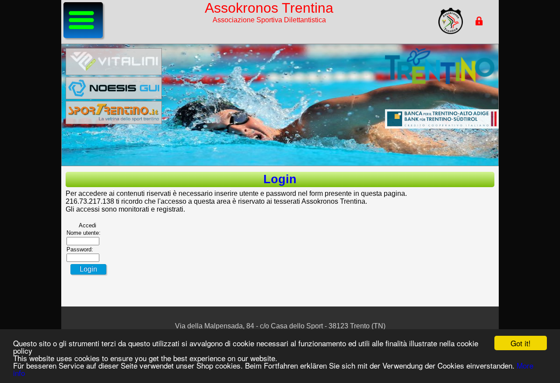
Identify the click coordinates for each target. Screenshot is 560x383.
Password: (79, 249)
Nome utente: (83, 233)
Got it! (521, 343)
